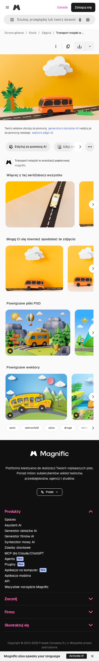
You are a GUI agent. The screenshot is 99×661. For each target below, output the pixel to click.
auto (12, 428)
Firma (10, 611)
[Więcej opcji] (55, 46)
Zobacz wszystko (48, 175)
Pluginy (14, 564)
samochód (32, 428)
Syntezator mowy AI (20, 542)
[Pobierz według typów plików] (89, 46)
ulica (51, 428)
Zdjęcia (46, 33)
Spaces (10, 519)
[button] (49, 492)
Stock (33, 33)
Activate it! (76, 656)
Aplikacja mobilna (18, 576)
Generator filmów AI (19, 536)
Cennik (62, 7)
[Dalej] (80, 146)
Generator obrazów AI (21, 531)
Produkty (12, 511)
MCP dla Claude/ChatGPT (24, 553)
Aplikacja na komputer (25, 570)
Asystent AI (13, 525)
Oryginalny (32, 61)
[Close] (92, 656)
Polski (49, 492)
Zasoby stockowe (18, 547)
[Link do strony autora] (9, 163)
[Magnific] (49, 454)
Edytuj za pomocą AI (31, 147)
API (7, 581)
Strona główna (14, 33)
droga (68, 428)
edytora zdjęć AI (42, 133)
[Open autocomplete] (10, 19)
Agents (14, 559)
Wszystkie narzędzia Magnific (27, 587)
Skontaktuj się (17, 625)
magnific (20, 165)
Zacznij (11, 598)
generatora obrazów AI (63, 128)
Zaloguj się (83, 7)
